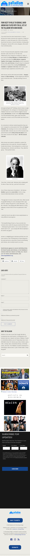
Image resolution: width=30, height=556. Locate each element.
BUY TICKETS (15, 520)
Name (2, 295)
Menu (28, 3)
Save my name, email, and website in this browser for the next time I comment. (15, 310)
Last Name (22, 445)
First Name (14, 445)
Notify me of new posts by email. (8, 320)
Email (2, 302)
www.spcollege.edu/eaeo (20, 534)
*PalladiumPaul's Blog (14, 32)
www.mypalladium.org (7, 255)
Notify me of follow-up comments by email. (10, 315)
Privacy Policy (21, 529)
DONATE (15, 547)
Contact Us (14, 529)
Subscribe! (15, 469)
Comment (3, 279)
